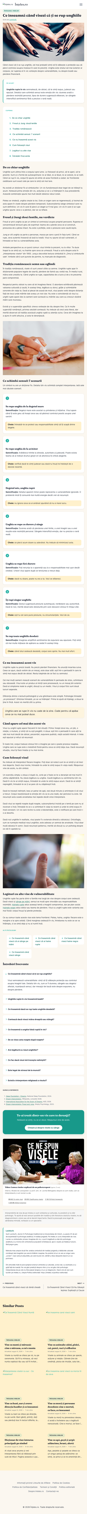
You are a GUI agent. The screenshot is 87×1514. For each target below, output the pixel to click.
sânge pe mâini (23, 901)
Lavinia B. (13, 20)
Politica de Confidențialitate (24, 1487)
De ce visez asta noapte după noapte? (26, 1040)
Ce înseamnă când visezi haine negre (71, 939)
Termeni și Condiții (48, 1487)
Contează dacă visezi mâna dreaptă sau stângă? (31, 1019)
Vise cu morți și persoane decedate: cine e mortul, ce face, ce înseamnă (61, 1407)
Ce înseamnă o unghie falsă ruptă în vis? (27, 1029)
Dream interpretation (13, 1099)
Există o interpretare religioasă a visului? (27, 1080)
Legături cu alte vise (21, 150)
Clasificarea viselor (33, 1199)
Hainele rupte (18, 904)
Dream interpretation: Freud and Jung (20, 1104)
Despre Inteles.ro (36, 1491)
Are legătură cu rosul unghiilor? (23, 1050)
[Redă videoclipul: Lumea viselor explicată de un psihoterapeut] (43, 1161)
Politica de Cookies (61, 1483)
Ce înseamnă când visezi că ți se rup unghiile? (30, 974)
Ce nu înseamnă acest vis (24, 140)
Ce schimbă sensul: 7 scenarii (26, 134)
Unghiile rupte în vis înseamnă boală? (26, 999)
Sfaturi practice (17, 1203)
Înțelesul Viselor (11, 11)
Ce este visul (15, 1199)
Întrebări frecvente (21, 156)
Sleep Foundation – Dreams (16, 1096)
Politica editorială (67, 1487)
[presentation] (22, 1323)
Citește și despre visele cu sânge (43, 1128)
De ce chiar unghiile (21, 118)
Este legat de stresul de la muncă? (24, 1070)
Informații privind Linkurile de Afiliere (33, 1483)
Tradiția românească (21, 129)
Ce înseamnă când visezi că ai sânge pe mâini (19, 941)
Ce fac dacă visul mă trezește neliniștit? (27, 1060)
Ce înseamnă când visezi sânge (19, 953)
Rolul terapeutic (54, 1199)
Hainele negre (9, 908)
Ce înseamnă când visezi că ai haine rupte (45, 941)
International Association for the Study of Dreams (24, 1102)
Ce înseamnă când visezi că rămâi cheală (21, 1285)
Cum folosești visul (21, 145)
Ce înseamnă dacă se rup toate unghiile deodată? (31, 1009)
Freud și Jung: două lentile (24, 123)
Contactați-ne (52, 1491)
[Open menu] (81, 4)
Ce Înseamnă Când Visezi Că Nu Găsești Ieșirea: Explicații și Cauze (65, 1286)
